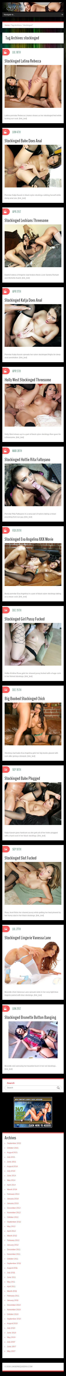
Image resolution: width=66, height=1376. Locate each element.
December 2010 (14, 1305)
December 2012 (14, 1208)
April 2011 (11, 1286)
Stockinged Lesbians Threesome (26, 220)
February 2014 (13, 1194)
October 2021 (12, 1148)
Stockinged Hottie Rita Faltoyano (27, 459)
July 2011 (11, 1273)
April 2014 (11, 1185)
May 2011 (11, 1282)
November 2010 (14, 1310)
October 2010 (12, 1314)
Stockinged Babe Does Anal (23, 141)
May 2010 (11, 1337)
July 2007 (11, 1342)
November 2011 (13, 1254)
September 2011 (14, 1263)
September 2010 (14, 1319)
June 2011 (11, 1277)
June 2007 (11, 1347)
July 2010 (11, 1328)
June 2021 (11, 1162)
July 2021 (11, 1157)
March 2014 (12, 1189)
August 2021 (12, 1152)
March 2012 (12, 1236)
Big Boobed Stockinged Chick (25, 698)
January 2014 (13, 1199)
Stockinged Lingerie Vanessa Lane (28, 938)
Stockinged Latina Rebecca (23, 61)
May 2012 (11, 1226)
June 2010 (11, 1333)
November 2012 (14, 1213)
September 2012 (14, 1222)
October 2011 (12, 1259)
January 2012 (13, 1245)
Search (10, 1083)
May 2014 (11, 1180)
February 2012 (13, 1240)
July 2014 (11, 1171)
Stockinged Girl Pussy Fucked (25, 619)
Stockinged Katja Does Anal (23, 300)
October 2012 (12, 1217)
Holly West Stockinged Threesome (28, 380)
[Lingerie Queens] (33, 7)
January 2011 (12, 1300)
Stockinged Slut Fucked (21, 858)
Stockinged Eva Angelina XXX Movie (29, 539)
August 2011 (12, 1268)
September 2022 (14, 1143)
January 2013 (13, 1203)
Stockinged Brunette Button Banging (30, 1017)
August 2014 (12, 1166)
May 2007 (11, 1351)
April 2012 (11, 1231)
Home (7, 25)
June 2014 (11, 1176)
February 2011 (13, 1296)
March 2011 (12, 1291)
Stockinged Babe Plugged (22, 778)
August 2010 (12, 1323)
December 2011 (13, 1249)
